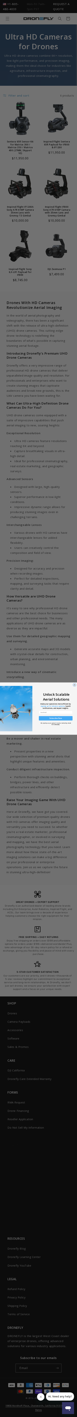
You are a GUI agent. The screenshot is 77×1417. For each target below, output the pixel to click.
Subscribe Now (55, 718)
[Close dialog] (74, 684)
